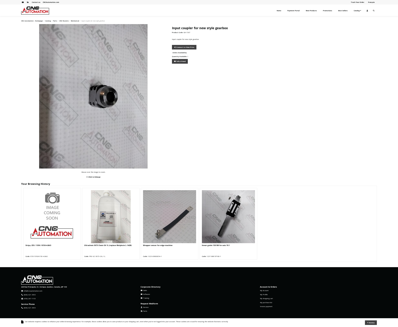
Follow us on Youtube (23, 2)
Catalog (357, 11)
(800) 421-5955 (30, 295)
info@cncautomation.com (33, 291)
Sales (145, 290)
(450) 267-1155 (30, 298)
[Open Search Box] (373, 10)
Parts (55, 21)
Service (146, 307)
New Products (311, 11)
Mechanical (75, 21)
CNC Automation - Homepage (32, 21)
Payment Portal (293, 11)
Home (279, 11)
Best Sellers (343, 11)
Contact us (36, 2)
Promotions (327, 11)
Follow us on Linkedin (28, 2)
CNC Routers (64, 21)
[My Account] (367, 10)
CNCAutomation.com (51, 2)
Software (146, 294)
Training (146, 298)
